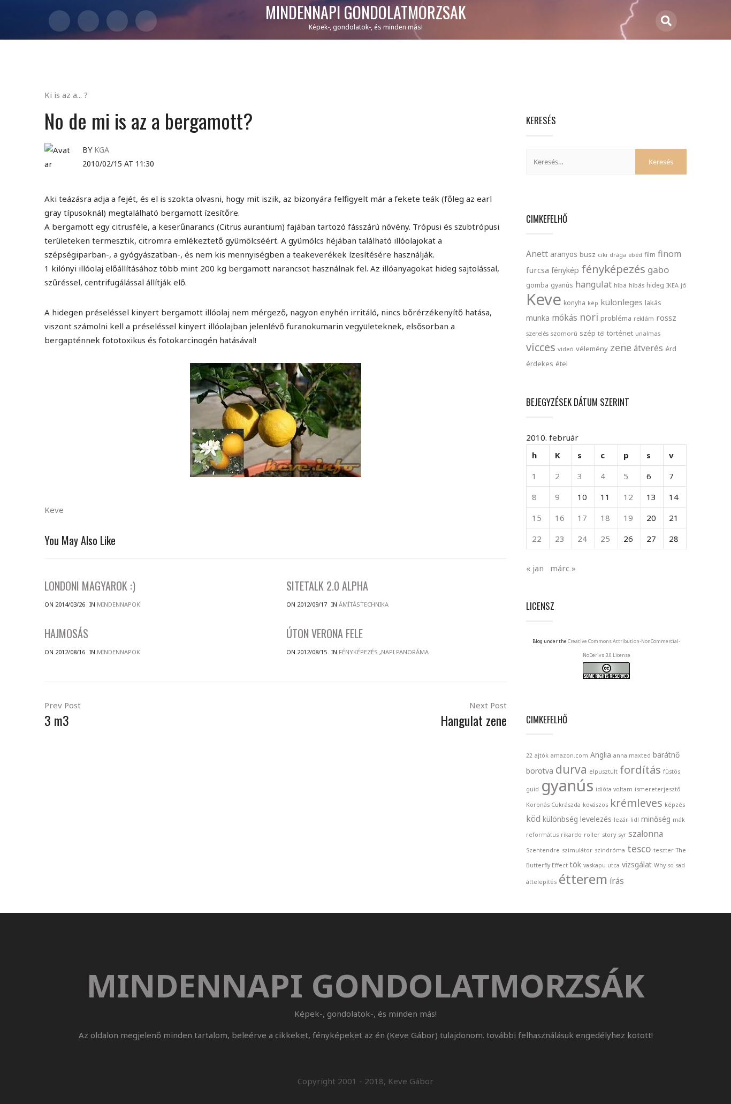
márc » (563, 568)
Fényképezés (358, 652)
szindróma (610, 850)
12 (628, 496)
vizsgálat (637, 864)
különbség (560, 819)
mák (679, 819)
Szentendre (543, 850)
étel (561, 363)
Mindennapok (118, 604)
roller (592, 834)
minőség (656, 819)
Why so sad (669, 865)
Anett (537, 253)
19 (628, 517)
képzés (675, 804)
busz (588, 254)
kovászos (595, 804)
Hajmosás (66, 633)
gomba (537, 285)
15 (537, 517)
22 (537, 538)
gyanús (562, 285)
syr (622, 834)
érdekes (539, 363)
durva (571, 769)
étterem (583, 879)
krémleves (636, 803)
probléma (615, 318)
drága (618, 255)
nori (589, 317)
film (650, 254)
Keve (54, 509)
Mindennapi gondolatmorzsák (365, 12)
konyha (574, 302)
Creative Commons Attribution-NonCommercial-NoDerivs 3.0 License (624, 648)
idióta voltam (614, 789)
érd (670, 348)
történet (620, 333)
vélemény (592, 348)
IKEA (672, 285)
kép (593, 303)
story (609, 834)
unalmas (647, 333)
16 (560, 517)
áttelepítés (541, 882)
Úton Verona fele (324, 633)
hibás (636, 285)
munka (538, 318)
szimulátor (577, 850)
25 (605, 538)
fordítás (640, 769)
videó (566, 349)
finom (669, 254)
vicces (540, 347)
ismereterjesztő (657, 789)
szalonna (645, 834)
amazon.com (569, 755)
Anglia (600, 755)
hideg (655, 285)
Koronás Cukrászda (553, 804)
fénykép (565, 270)
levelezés (596, 819)
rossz (666, 317)
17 (582, 517)
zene (620, 347)
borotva (539, 771)
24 (582, 538)
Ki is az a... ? (66, 94)
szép (588, 333)
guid (532, 789)
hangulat (593, 284)
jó (684, 285)
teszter (663, 850)
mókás (564, 317)
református (542, 834)
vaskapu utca (601, 865)
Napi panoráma (405, 652)
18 (605, 517)
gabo (658, 269)
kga (101, 150)
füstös (671, 771)
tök (575, 864)
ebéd (635, 255)
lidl (634, 819)
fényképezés (613, 268)
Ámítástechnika (364, 604)
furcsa (537, 269)
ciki (602, 255)
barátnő (666, 755)
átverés (648, 348)
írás (617, 881)
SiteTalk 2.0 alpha (327, 586)
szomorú (564, 333)
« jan (535, 568)
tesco (639, 848)
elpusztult (603, 771)
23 (560, 538)
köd (533, 819)
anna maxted (632, 755)
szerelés (537, 333)
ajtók (542, 755)
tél (601, 333)
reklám (644, 318)
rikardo (571, 834)
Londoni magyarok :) (89, 586)
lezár (621, 819)
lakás (653, 302)
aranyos (563, 254)
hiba (620, 285)
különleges (621, 302)
